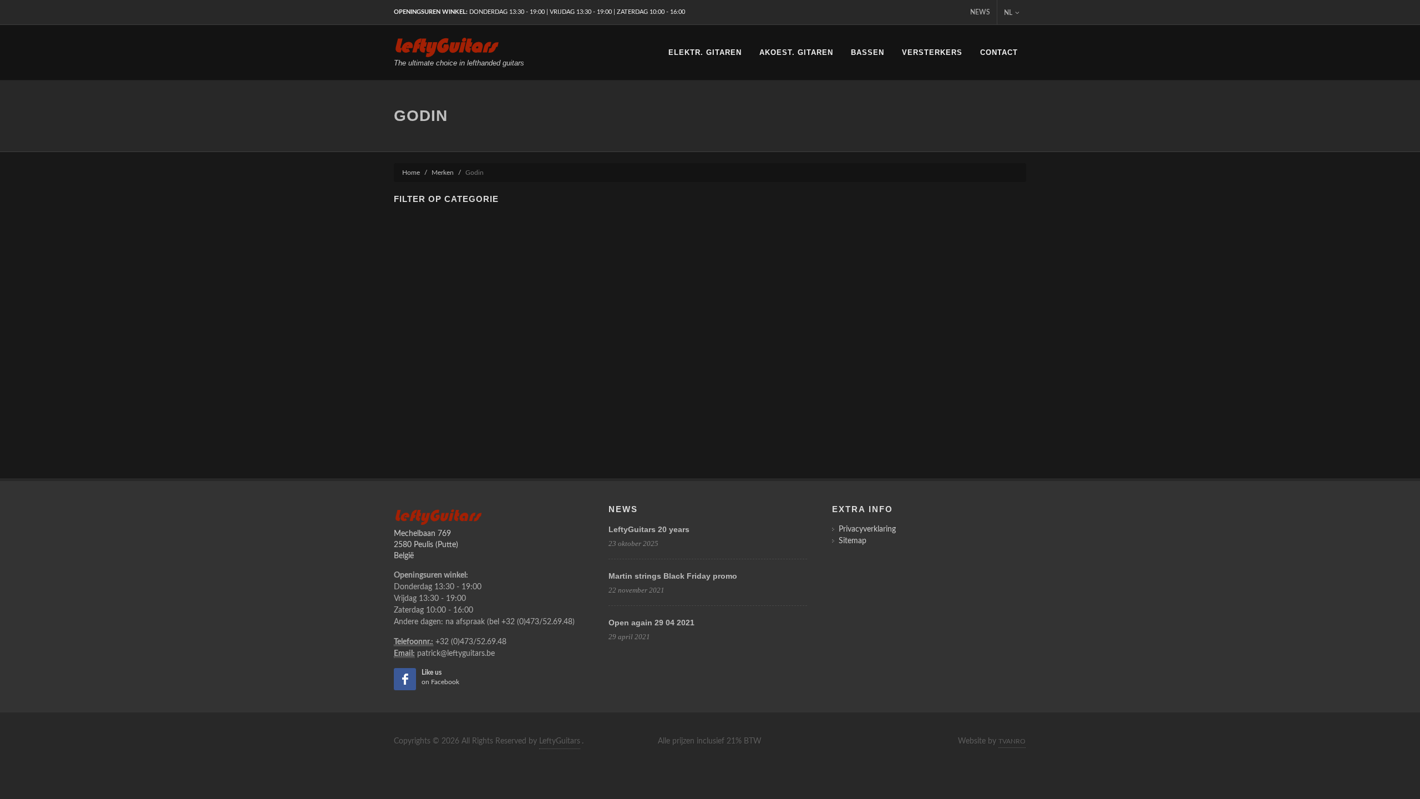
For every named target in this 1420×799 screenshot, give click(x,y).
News (980, 12)
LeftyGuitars (559, 741)
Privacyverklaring (867, 529)
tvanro (1012, 741)
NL (1008, 12)
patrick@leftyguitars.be (456, 654)
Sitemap (852, 541)
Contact (999, 52)
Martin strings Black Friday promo (672, 576)
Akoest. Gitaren (796, 52)
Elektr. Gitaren (705, 52)
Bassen (867, 52)
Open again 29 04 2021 (651, 622)
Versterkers (932, 52)
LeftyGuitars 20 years (648, 529)
